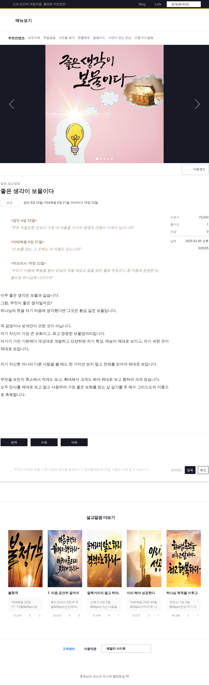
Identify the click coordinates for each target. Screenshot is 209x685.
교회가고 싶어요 (195, 38)
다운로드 (199, 169)
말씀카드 (99, 37)
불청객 (13, 592)
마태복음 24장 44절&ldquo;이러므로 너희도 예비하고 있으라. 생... (143, 604)
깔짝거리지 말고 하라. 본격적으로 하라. (103, 593)
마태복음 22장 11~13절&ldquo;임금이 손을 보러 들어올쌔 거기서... (24, 604)
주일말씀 (49, 37)
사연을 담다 (67, 37)
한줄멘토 (84, 37)
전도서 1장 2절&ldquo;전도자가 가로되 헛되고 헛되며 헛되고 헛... (183, 604)
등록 (190, 470)
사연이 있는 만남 (119, 37)
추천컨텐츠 (16, 38)
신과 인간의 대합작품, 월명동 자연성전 (39, 4)
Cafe (158, 4)
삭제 (74, 442)
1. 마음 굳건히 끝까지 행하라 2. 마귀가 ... (63, 593)
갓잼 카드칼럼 (143, 37)
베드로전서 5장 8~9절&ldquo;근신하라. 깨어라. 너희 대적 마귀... (64, 604)
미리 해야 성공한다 (141, 592)
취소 (203, 470)
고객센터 (69, 649)
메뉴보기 (24, 20)
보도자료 (34, 37)
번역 (14, 442)
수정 (44, 442)
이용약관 (90, 649)
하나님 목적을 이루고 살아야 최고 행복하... (182, 593)
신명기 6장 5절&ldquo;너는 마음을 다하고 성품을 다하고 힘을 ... (103, 604)
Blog (142, 4)
